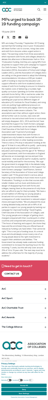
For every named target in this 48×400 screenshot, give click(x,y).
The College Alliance (12, 327)
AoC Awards (8, 318)
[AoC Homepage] (12, 9)
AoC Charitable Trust (12, 308)
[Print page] (26, 37)
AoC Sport (7, 298)
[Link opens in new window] (2, 37)
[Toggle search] (39, 9)
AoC (4, 289)
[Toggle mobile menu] (43, 9)
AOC (4, 2)
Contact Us (11, 274)
